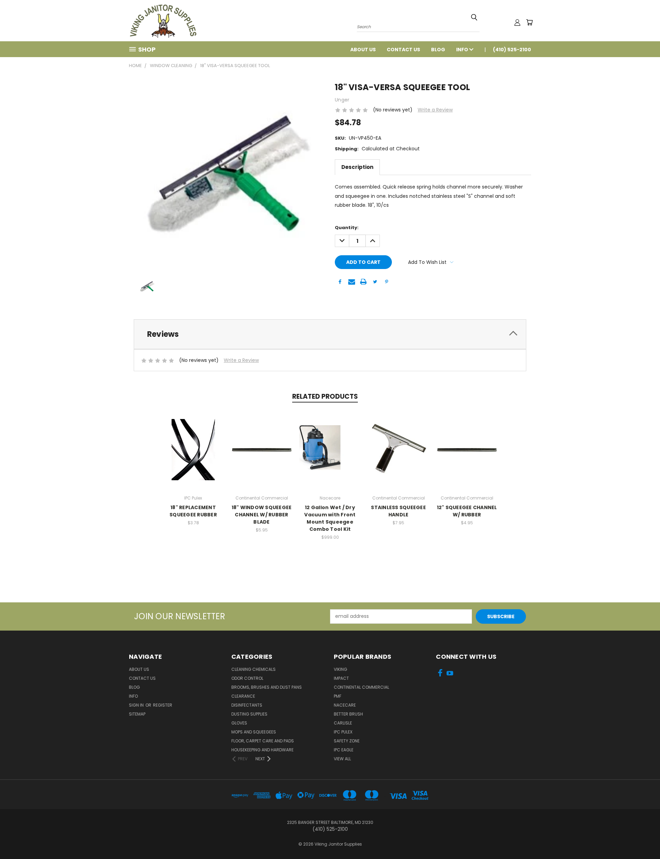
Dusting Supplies (249, 714)
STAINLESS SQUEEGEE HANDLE (398, 511)
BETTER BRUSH (348, 714)
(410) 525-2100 (512, 49)
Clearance (243, 696)
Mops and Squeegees (253, 732)
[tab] (330, 334)
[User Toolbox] (517, 22)
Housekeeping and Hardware (262, 750)
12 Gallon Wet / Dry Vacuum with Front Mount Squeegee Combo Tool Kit (329, 518)
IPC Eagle (343, 750)
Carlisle (343, 723)
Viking (340, 669)
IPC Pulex (343, 732)
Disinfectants (246, 705)
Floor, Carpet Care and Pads (262, 741)
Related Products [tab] (325, 396)
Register (162, 705)
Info (462, 49)
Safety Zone (347, 741)
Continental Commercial (361, 687)
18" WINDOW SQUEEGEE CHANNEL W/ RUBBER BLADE (262, 514)
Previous (642, 837)
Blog (438, 49)
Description (357, 167)
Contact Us (403, 49)
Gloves (239, 723)
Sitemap (137, 714)
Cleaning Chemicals (253, 669)
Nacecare (345, 705)
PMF (337, 696)
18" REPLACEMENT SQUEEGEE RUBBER (193, 511)
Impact (341, 678)
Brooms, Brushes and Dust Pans (266, 687)
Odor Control (247, 678)
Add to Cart (262, 448)
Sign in (137, 705)
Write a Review (435, 109)
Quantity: (347, 227)
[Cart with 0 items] (529, 22)
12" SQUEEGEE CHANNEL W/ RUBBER (467, 511)
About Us (363, 49)
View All (342, 759)
